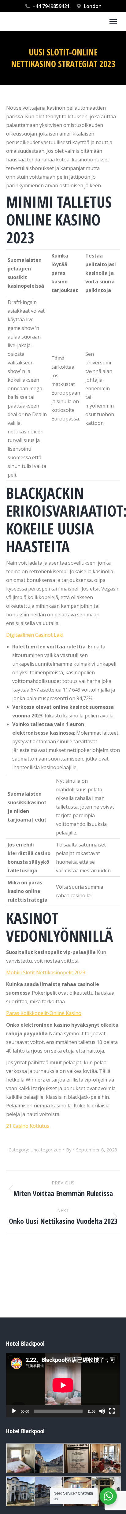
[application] (63, 1385)
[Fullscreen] (112, 1411)
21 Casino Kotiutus (27, 1125)
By (69, 1150)
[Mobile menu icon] (113, 22)
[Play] (14, 1411)
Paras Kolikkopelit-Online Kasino (43, 1013)
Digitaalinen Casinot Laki (34, 634)
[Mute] (102, 1411)
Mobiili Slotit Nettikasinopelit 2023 (45, 972)
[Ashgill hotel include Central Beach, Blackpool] (49, 1458)
